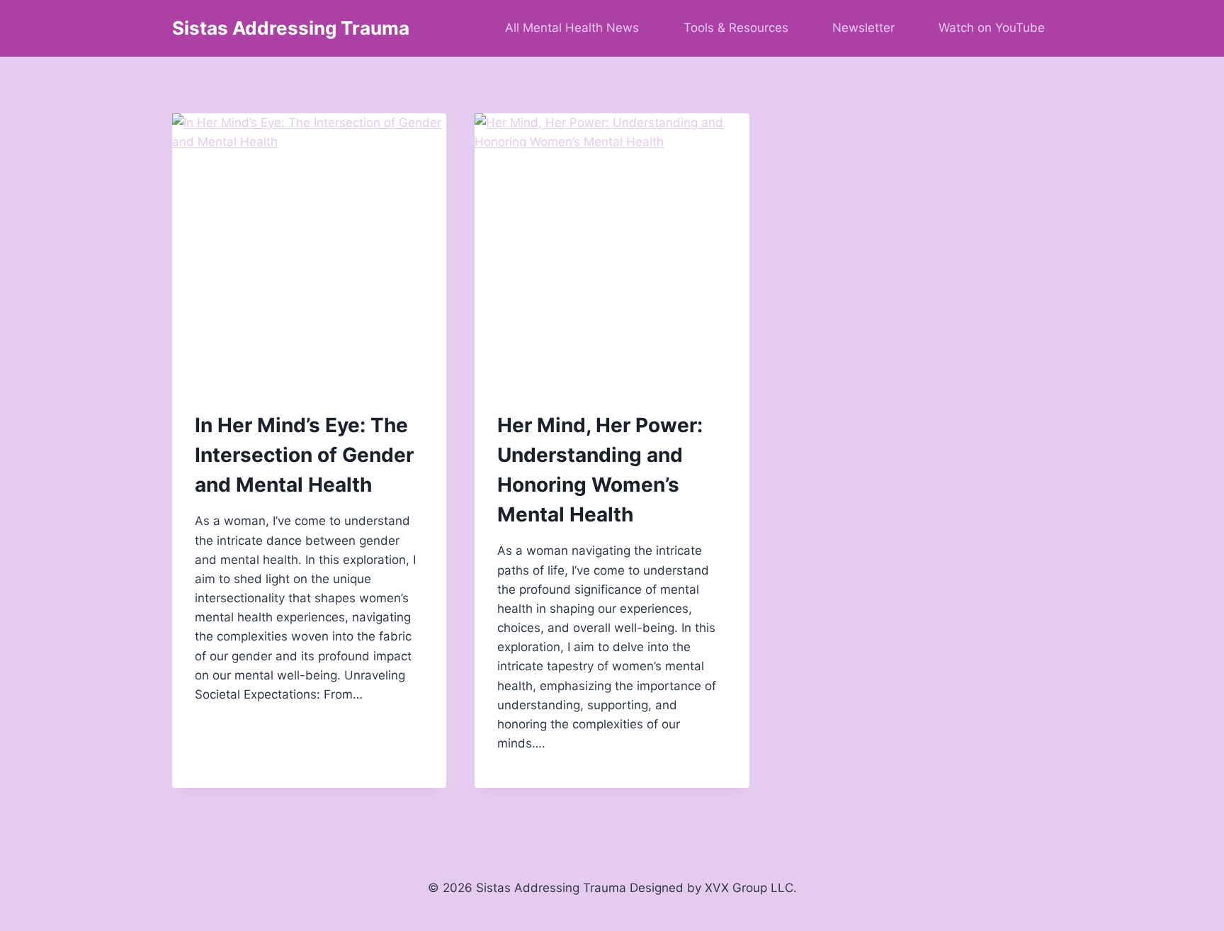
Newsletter (863, 28)
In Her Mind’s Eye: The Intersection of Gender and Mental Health (304, 455)
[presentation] (309, 250)
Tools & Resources (736, 28)
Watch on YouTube (992, 28)
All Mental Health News (572, 28)
